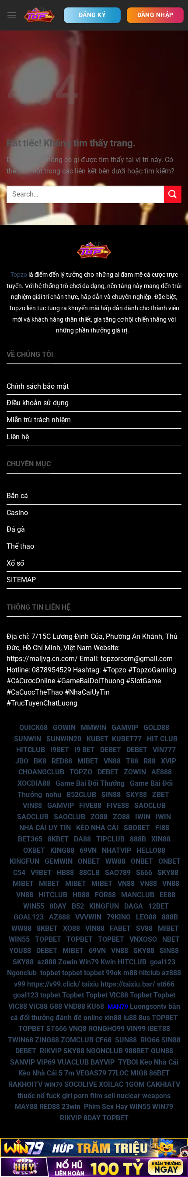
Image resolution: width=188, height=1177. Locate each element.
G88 (55, 1006)
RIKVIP (51, 1051)
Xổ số (15, 563)
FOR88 (105, 895)
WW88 (115, 861)
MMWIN (93, 727)
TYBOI (128, 1062)
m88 (130, 973)
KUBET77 (127, 739)
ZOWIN (135, 772)
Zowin (67, 962)
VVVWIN (88, 917)
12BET (158, 906)
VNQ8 (78, 1028)
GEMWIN (59, 861)
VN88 (112, 761)
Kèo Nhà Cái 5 (40, 1073)
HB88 (65, 872)
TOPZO (81, 772)
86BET (159, 1073)
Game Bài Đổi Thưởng (90, 783)
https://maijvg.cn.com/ (42, 659)
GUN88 (162, 1051)
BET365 (30, 839)
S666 (144, 872)
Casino (17, 513)
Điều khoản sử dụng (38, 403)
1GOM (135, 1084)
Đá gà (16, 529)
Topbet (73, 995)
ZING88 (47, 1040)
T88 (132, 761)
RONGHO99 (106, 1028)
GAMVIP (124, 727)
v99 (19, 984)
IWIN (142, 817)
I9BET (59, 750)
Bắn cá (17, 496)
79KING (119, 917)
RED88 (62, 761)
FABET (120, 928)
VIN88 (32, 805)
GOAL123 (29, 917)
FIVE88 (90, 805)
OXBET (34, 850)
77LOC (118, 1073)
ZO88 (99, 817)
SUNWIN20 (63, 739)
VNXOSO (143, 939)
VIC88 (118, 995)
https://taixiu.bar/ (128, 984)
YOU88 (20, 950)
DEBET (110, 750)
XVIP (168, 761)
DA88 (82, 839)
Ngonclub (22, 973)
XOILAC (111, 1084)
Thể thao (20, 546)
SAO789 (118, 872)
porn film (88, 1096)
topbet (50, 973)
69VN (88, 850)
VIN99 (136, 1028)
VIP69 (46, 1062)
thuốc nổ (31, 1096)
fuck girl (59, 1096)
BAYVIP (103, 1062)
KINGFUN (24, 861)
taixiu (90, 984)
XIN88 (161, 839)
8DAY (57, 906)
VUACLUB (73, 1062)
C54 (19, 872)
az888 (46, 962)
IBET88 (158, 1028)
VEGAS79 (91, 1073)
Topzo (18, 274)
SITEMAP (21, 580)
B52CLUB (81, 794)
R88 (149, 761)
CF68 (104, 1040)
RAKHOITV (25, 1084)
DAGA (133, 906)
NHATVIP (116, 850)
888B (138, 839)
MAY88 (26, 1106)
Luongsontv (148, 1006)
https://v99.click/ (53, 984)
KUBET (97, 739)
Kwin (108, 962)
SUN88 (126, 1040)
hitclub (149, 973)
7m (69, 1073)
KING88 (62, 850)
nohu (53, 794)
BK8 (40, 761)
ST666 (56, 1028)
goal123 (162, 962)
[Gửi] (172, 194)
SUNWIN (27, 739)
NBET (171, 939)
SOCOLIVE (80, 1084)
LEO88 (146, 917)
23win (71, 1106)
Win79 (89, 962)
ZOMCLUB (77, 1040)
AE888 (161, 772)
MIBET (87, 761)
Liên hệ (18, 437)
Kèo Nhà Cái (159, 1062)
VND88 (74, 1006)
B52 (78, 906)
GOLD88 (156, 727)
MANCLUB (137, 895)
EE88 (167, 895)
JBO (21, 761)
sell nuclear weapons (137, 1096)
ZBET (160, 794)
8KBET (58, 839)
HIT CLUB (162, 739)
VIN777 (164, 750)
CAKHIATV (163, 1084)
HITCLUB (30, 750)
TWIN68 (20, 1040)
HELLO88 (150, 850)
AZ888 (59, 917)
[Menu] (12, 15)
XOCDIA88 (33, 783)
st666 (165, 984)
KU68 (95, 1006)
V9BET (41, 872)
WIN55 (33, 906)
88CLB (89, 872)
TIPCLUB (110, 839)
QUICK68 (33, 727)
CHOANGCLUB (41, 772)
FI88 (162, 828)
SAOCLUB (150, 805)
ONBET (89, 861)
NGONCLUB (104, 1051)
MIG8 (138, 1073)
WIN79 (162, 1106)
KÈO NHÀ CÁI (96, 828)
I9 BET (84, 750)
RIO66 (150, 1040)
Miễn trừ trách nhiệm (39, 420)
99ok (114, 973)
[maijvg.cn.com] (39, 15)
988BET (137, 1051)
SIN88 (111, 794)
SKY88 (136, 794)
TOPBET (48, 939)
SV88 (144, 928)
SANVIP (22, 1062)
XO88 (71, 928)
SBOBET (137, 828)
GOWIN (64, 727)
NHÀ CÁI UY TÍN (45, 828)
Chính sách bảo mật (38, 386)
